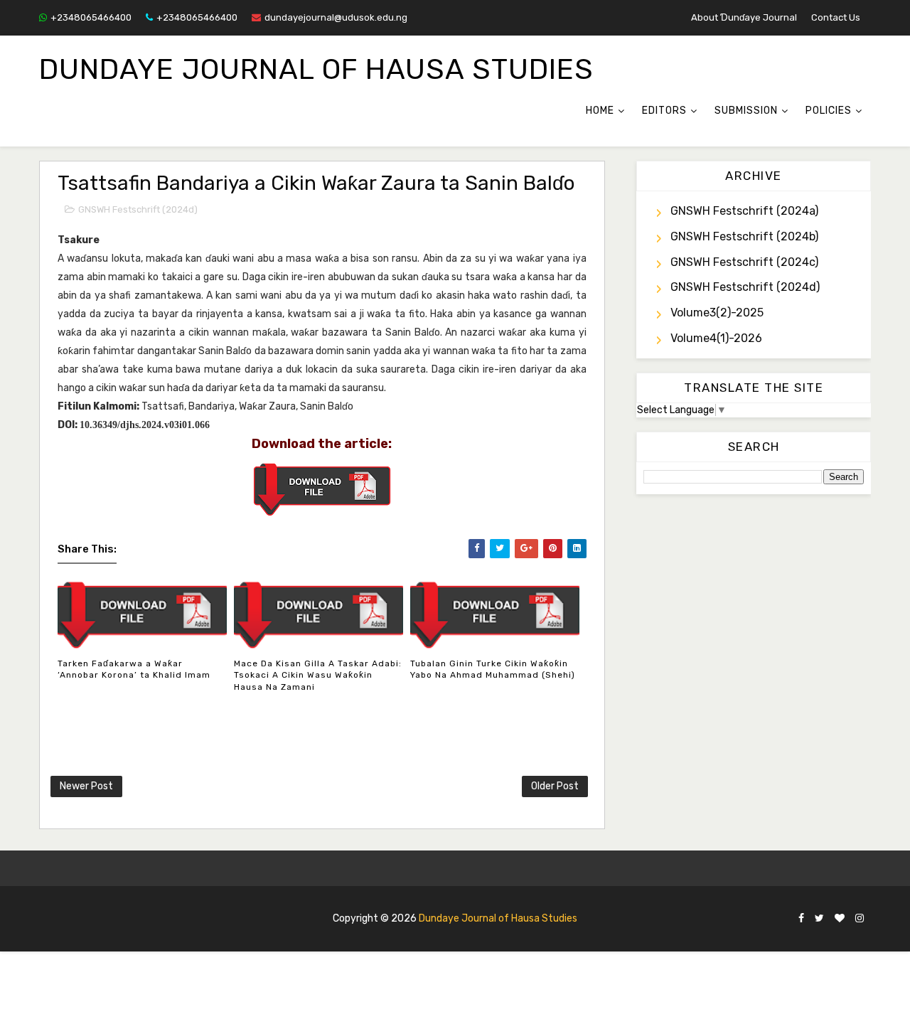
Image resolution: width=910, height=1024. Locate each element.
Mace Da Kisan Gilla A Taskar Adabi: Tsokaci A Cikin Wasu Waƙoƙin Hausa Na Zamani (318, 675)
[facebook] (801, 919)
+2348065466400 (91, 17)
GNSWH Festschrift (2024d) (138, 209)
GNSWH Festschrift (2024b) (744, 236)
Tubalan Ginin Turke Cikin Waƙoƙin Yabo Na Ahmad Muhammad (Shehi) (492, 669)
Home (600, 111)
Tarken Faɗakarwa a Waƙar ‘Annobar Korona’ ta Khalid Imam (134, 669)
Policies (828, 111)
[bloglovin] (839, 919)
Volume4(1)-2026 (716, 338)
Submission (746, 111)
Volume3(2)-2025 (717, 312)
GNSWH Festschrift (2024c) (744, 262)
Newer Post (86, 786)
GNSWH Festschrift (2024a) (744, 211)
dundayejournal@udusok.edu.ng (335, 17)
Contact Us (835, 17)
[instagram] (859, 919)
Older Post (555, 786)
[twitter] (819, 919)
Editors (664, 111)
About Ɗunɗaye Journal (744, 17)
